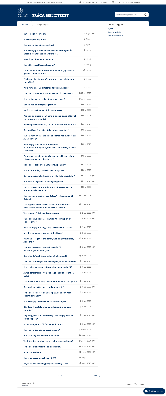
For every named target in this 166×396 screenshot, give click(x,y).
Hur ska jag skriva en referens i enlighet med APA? (57, 267)
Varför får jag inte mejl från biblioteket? (57, 110)
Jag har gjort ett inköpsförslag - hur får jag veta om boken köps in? (59, 317)
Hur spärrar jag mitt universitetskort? (57, 330)
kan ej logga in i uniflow (59, 34)
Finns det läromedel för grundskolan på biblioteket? (57, 93)
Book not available (59, 352)
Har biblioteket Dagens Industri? (57, 65)
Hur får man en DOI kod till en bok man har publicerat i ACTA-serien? (57, 137)
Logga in (128, 384)
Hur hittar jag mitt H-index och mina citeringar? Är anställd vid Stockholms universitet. (57, 52)
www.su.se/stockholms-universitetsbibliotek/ (44, 2)
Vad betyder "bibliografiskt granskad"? (59, 213)
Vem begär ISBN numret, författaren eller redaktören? (57, 124)
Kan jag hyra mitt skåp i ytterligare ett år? (59, 287)
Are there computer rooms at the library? (57, 233)
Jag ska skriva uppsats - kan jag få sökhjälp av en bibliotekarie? (59, 220)
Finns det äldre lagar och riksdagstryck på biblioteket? (57, 261)
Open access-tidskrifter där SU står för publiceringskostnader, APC (59, 249)
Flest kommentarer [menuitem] (115, 35)
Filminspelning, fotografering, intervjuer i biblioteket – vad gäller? (57, 80)
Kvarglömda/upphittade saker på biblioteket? (57, 256)
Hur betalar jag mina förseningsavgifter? (59, 181)
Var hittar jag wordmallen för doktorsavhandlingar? (59, 341)
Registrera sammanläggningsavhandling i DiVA (59, 363)
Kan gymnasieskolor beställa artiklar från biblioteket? (59, 176)
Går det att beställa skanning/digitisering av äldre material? (57, 308)
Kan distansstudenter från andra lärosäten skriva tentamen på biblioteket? (57, 189)
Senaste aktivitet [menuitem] (115, 32)
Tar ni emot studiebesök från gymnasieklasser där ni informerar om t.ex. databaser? (57, 157)
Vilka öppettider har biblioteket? (57, 59)
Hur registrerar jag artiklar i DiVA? (57, 358)
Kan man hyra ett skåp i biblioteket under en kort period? (57, 281)
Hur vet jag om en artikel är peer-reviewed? (57, 99)
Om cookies (139, 384)
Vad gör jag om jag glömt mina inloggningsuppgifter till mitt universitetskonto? (57, 117)
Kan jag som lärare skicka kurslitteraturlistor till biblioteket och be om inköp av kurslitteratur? (57, 206)
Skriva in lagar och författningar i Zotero (59, 324)
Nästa (95, 376)
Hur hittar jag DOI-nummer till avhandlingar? (57, 301)
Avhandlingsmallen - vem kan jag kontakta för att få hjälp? (57, 274)
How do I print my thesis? (56, 39)
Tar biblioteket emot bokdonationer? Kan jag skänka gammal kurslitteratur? (57, 72)
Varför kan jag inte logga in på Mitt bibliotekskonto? (57, 227)
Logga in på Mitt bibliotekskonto (95, 2)
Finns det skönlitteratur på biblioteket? (59, 347)
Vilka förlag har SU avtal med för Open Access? (57, 88)
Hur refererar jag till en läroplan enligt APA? (57, 170)
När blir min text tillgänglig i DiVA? (57, 105)
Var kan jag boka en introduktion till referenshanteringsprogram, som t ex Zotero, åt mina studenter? (57, 147)
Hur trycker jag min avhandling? (56, 45)
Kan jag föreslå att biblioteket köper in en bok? (57, 130)
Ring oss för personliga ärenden (127, 2)
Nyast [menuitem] (110, 29)
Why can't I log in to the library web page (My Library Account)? (57, 240)
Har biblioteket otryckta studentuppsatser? (57, 165)
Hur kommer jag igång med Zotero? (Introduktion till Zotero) (57, 197)
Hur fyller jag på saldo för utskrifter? (57, 335)
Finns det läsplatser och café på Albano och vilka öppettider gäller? (57, 294)
